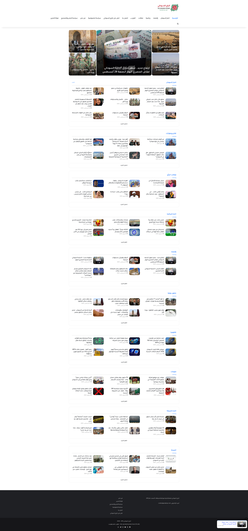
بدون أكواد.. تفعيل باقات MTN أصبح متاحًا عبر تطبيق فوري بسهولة (82, 352)
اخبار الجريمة (171, 411)
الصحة (173, 450)
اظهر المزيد (124, 242)
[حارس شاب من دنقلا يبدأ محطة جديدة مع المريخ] (170, 222)
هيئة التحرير (54, 18)
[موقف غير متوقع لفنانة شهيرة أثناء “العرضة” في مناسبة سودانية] (170, 380)
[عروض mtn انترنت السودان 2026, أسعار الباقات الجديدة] (170, 352)
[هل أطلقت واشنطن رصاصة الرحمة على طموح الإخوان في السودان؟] (98, 142)
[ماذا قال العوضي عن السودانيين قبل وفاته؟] (134, 470)
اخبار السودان (165, 18)
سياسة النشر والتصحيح (69, 18)
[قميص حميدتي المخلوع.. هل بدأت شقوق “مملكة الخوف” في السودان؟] (170, 155)
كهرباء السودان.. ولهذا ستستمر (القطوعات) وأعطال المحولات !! (118, 183)
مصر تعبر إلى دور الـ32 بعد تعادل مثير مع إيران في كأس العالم (83, 232)
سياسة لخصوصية (94, 18)
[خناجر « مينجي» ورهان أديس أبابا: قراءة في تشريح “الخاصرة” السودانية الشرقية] (134, 155)
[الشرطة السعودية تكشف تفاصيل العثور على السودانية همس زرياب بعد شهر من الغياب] (98, 102)
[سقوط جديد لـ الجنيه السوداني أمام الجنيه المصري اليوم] (98, 260)
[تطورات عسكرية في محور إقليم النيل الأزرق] (165, 41)
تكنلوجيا (173, 332)
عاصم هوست (111, 524)
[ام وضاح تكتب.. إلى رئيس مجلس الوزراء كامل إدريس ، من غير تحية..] (98, 194)
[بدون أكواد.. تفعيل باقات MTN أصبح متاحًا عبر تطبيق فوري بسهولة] (98, 352)
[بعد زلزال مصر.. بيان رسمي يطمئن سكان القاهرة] (98, 301)
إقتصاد (155, 18)
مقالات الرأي (171, 175)
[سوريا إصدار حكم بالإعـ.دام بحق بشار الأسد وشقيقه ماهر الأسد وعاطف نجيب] (134, 301)
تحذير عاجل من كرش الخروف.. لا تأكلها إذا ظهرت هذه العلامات (154, 469)
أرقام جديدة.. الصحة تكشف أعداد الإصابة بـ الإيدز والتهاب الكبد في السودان (155, 458)
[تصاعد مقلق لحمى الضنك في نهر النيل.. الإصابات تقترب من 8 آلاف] (98, 470)
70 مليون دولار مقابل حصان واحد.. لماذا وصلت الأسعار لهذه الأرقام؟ (119, 380)
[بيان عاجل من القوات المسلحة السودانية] (98, 115)
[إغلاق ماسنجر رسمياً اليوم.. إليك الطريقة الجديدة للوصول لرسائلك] (134, 352)
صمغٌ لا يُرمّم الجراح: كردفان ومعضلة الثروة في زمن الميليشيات (83, 155)
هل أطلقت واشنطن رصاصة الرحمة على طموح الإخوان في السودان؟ (82, 142)
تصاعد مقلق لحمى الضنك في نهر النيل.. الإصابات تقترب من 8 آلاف (82, 469)
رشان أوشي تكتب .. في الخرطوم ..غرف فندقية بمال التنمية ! (155, 194)
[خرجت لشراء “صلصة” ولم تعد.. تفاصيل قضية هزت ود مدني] (98, 419)
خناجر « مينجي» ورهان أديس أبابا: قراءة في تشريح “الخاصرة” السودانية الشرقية (118, 155)
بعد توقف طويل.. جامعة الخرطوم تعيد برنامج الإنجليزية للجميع (84, 47)
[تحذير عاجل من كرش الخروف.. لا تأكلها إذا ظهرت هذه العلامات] (170, 470)
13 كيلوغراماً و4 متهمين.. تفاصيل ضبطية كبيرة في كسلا (156, 430)
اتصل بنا (125, 18)
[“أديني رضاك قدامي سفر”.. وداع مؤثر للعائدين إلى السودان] (98, 380)
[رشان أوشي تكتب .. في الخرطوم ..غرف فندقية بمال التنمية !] (170, 194)
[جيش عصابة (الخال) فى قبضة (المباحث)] (170, 183)
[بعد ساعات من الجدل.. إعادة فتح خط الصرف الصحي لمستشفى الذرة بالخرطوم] (98, 458)
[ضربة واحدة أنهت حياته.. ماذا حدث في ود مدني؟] (98, 430)
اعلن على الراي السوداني (111, 18)
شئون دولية (172, 293)
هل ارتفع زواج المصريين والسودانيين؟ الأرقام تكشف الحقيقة (155, 391)
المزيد (133, 18)
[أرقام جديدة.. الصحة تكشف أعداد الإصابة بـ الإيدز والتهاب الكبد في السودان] (170, 458)
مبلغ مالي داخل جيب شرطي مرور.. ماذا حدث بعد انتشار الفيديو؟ (166, 70)
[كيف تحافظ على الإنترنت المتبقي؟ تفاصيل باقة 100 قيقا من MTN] (170, 341)
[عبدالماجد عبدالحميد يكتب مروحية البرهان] (98, 183)
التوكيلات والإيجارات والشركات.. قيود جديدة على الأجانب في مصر (119, 312)
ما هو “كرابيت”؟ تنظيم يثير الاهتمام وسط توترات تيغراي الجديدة (155, 301)
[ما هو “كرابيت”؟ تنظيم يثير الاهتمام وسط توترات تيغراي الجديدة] (170, 301)
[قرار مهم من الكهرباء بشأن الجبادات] (170, 115)
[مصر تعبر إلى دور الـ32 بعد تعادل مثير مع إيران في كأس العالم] (98, 232)
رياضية (148, 18)
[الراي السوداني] (168, 8)
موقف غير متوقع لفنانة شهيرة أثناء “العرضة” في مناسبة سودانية (156, 380)
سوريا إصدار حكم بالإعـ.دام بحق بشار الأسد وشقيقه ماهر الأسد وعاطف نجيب (118, 301)
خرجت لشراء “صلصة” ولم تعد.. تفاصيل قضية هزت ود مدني (83, 419)
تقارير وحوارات (171, 133)
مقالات (140, 18)
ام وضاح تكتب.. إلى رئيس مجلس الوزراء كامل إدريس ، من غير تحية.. (83, 194)
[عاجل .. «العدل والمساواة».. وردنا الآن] (82, 64)
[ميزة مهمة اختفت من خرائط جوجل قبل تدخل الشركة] (134, 341)
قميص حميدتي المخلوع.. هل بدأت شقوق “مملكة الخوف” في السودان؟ (155, 155)
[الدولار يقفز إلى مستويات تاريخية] (134, 115)
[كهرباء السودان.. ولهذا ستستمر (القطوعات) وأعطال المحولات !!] (134, 183)
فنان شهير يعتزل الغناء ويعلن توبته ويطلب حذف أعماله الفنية (82, 391)
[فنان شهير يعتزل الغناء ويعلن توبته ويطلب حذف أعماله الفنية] (98, 391)
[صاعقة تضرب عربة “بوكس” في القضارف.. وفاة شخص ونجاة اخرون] (134, 419)
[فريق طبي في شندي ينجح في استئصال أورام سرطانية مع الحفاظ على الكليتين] (134, 458)
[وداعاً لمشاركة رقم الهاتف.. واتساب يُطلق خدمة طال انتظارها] (98, 341)
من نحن (82, 18)
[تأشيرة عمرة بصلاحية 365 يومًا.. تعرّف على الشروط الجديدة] (134, 391)
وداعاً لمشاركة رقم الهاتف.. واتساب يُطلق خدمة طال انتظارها (83, 341)
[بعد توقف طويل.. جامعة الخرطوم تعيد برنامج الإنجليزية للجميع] (82, 41)
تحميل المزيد (124, 124)
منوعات (173, 372)
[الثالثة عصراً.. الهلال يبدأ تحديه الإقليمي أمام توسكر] (134, 232)
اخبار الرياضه (171, 214)
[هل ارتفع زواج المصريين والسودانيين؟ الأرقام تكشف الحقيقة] (170, 391)
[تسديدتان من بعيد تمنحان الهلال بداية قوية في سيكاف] (170, 232)
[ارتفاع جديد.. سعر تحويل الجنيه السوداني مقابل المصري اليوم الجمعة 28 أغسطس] (124, 52)
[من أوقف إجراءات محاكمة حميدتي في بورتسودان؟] (170, 142)
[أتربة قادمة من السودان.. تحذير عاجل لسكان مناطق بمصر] (98, 313)
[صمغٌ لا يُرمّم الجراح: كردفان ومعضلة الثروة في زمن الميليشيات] (98, 155)
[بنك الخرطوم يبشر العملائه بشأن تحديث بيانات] (134, 271)
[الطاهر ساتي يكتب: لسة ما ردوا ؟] (134, 194)
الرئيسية (175, 18)
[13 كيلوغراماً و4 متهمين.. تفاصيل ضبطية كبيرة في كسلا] (170, 430)
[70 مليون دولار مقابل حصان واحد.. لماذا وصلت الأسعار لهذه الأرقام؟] (134, 380)
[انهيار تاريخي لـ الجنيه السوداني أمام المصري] (170, 271)
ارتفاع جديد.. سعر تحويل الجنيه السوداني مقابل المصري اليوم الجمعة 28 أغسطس (154, 91)
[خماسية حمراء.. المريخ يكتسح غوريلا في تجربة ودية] (98, 222)
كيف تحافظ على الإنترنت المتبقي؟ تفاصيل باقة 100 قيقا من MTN (155, 341)
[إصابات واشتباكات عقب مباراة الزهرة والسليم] (134, 222)
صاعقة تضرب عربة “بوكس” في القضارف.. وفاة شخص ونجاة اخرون (119, 419)
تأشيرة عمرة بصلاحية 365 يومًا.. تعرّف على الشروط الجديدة (119, 391)
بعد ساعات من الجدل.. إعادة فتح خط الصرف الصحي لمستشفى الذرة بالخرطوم (82, 458)
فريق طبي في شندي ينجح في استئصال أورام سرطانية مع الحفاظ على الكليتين (118, 458)
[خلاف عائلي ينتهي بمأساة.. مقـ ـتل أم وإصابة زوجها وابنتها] (134, 430)
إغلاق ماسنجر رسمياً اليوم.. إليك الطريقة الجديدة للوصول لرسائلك (118, 352)
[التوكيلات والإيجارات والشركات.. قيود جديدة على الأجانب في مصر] (134, 313)
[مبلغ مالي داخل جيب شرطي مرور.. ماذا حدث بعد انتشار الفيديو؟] (165, 64)
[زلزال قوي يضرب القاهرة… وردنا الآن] (170, 313)
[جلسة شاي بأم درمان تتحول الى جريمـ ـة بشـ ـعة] (170, 419)
